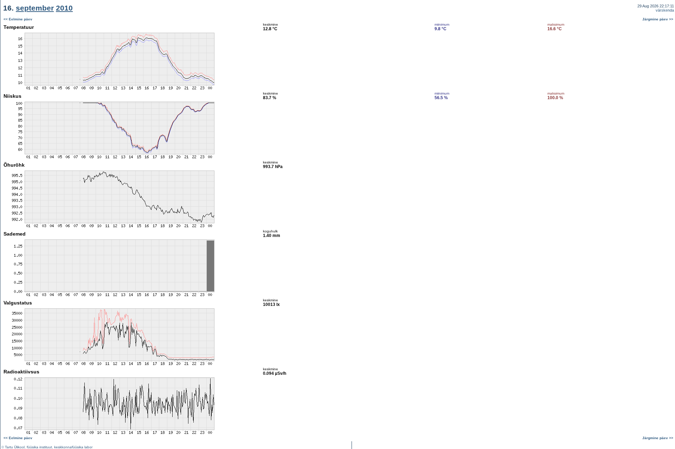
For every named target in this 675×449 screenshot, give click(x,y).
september (35, 8)
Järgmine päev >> (657, 19)
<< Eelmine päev (18, 19)
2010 (64, 8)
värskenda (665, 10)
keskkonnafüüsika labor (73, 447)
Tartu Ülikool (15, 447)
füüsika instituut (39, 447)
